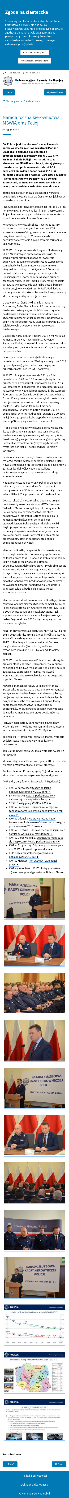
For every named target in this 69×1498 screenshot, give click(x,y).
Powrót (11, 1464)
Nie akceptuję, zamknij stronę (34, 61)
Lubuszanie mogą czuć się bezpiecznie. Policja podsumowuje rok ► (36, 839)
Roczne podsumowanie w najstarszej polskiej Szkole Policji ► (32, 797)
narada (8, 1454)
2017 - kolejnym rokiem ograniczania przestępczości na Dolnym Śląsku (36, 870)
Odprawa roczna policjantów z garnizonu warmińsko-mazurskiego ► (37, 831)
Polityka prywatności (34, 1475)
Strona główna (14, 101)
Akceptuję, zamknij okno (34, 52)
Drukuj (60, 1464)
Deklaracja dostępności (34, 1484)
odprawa (16, 1454)
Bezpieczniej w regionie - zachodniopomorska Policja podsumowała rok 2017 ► (36, 810)
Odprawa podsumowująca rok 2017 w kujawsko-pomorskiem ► (36, 847)
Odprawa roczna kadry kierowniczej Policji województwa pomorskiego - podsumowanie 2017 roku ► (37, 822)
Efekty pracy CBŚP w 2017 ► (34, 803)
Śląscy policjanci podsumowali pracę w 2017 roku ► (30, 789)
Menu (8, 92)
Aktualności (33, 101)
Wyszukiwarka (55, 92)
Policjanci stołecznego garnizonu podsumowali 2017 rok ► (31, 854)
